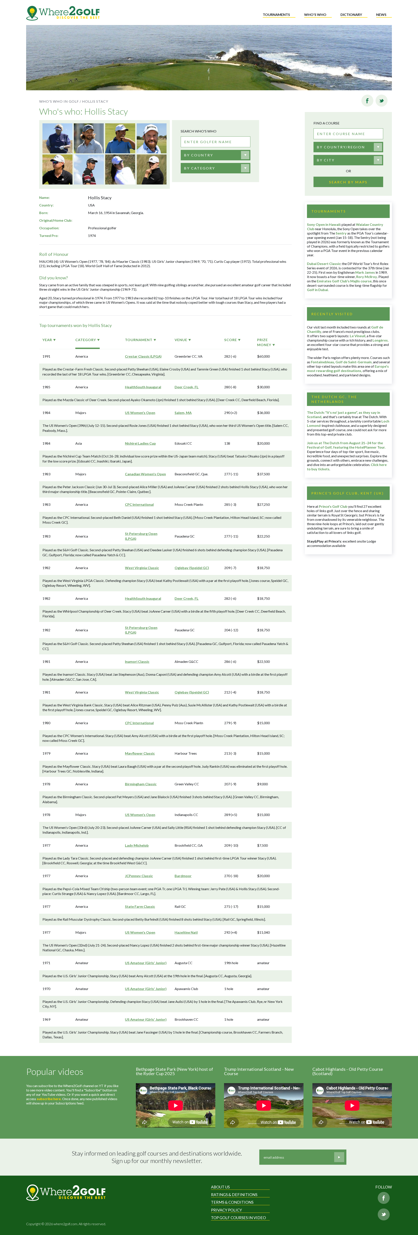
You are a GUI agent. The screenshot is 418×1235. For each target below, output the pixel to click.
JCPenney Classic (139, 876)
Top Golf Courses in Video (238, 1217)
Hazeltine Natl (186, 932)
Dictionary (351, 14)
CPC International (139, 504)
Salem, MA (183, 413)
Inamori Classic (137, 661)
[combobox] (215, 155)
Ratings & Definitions (234, 1194)
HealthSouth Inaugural (143, 387)
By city (326, 160)
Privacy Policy (226, 1210)
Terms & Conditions (232, 1202)
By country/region (341, 147)
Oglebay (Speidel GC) (192, 568)
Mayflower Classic (140, 753)
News (381, 14)
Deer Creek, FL (187, 387)
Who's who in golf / (60, 101)
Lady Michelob (137, 845)
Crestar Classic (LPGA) (143, 356)
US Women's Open (140, 413)
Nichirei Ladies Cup (140, 443)
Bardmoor (183, 876)
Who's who (315, 14)
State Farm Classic (140, 906)
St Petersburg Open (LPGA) (141, 535)
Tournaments (276, 14)
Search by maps (348, 182)
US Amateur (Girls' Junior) (146, 963)
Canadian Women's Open (145, 474)
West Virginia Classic (142, 568)
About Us (220, 1187)
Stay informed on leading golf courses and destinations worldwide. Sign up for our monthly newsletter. (157, 1157)
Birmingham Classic (141, 784)
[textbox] (198, 155)
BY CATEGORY (199, 168)
